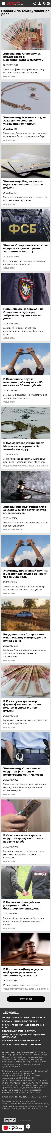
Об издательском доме (15, 1017)
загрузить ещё (26, 999)
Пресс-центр (38, 1017)
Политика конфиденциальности (21, 1041)
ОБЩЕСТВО (9, 76)
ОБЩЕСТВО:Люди (12, 530)
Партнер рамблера (24, 1120)
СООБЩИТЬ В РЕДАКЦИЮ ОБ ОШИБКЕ (21, 1044)
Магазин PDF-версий (25, 1021)
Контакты (30, 1031)
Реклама (7, 1021)
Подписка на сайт (12, 1031)
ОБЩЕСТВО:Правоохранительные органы (26, 466)
